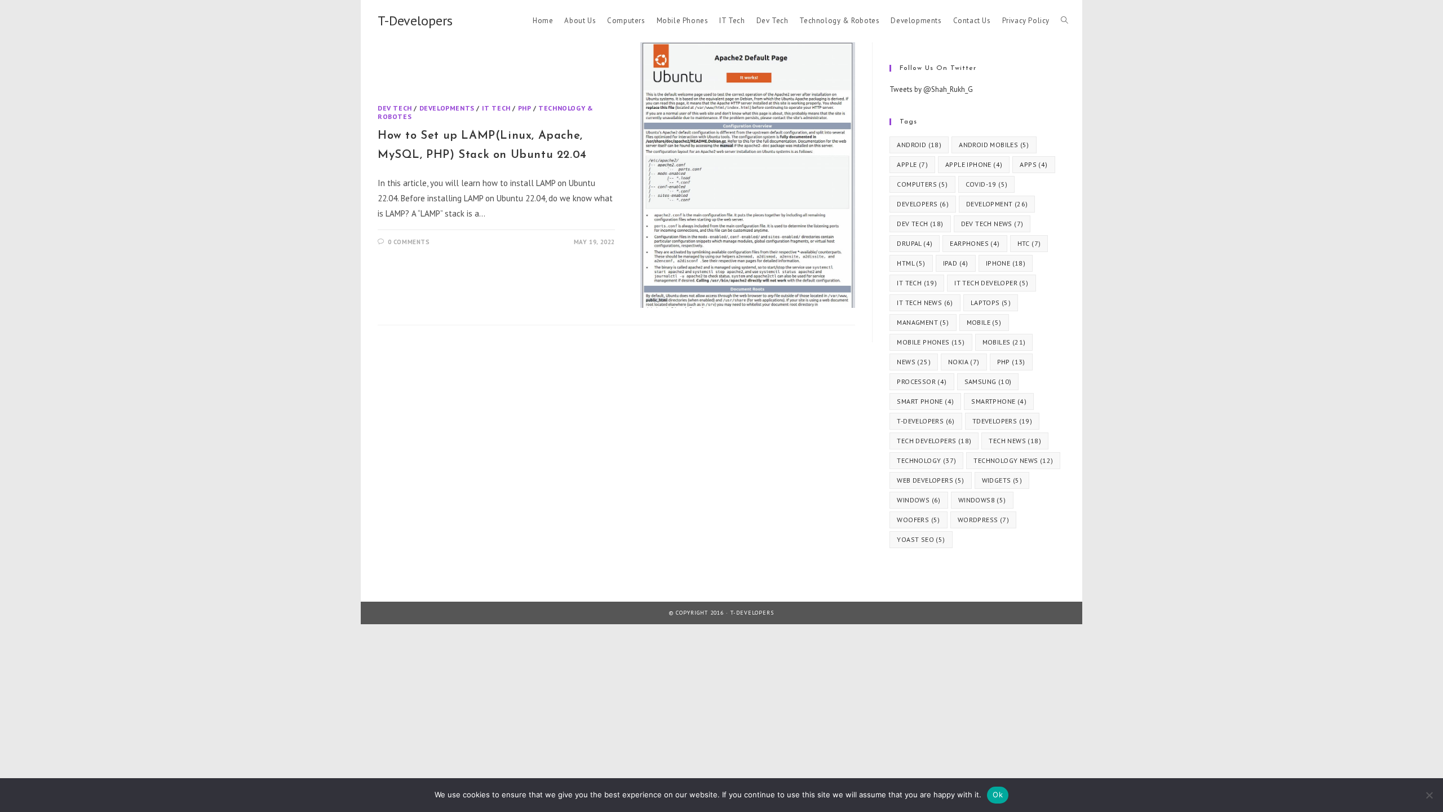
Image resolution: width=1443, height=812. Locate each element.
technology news (1013, 460)
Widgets (1002, 480)
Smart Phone (925, 401)
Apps (1033, 164)
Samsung (988, 381)
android (919, 144)
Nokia (964, 362)
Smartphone (998, 401)
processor (921, 381)
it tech (917, 283)
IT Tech (496, 108)
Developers (923, 204)
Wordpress (983, 519)
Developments (447, 108)
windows (918, 500)
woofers (918, 519)
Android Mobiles (994, 144)
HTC (1029, 243)
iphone (1005, 263)
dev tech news (992, 223)
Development (997, 204)
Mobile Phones (930, 342)
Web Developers (930, 480)
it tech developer (991, 283)
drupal (914, 243)
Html (911, 263)
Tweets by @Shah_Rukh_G (931, 89)
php (1011, 362)
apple (912, 164)
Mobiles (1004, 342)
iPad (955, 263)
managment (923, 322)
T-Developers (415, 20)
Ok (998, 794)
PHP (525, 108)
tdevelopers (1002, 421)
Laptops (991, 302)
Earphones (974, 243)
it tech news (925, 302)
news (914, 362)
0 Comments (409, 242)
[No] (1429, 795)
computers (922, 184)
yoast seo (921, 539)
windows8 (982, 500)
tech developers (934, 440)
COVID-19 (987, 184)
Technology (926, 460)
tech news (1015, 440)
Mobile (984, 322)
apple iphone (973, 164)
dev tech (920, 223)
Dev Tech (395, 108)
